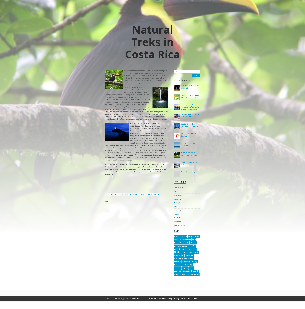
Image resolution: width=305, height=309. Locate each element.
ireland (181, 255)
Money (176, 206)
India (176, 255)
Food (176, 249)
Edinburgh (193, 243)
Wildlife (156, 194)
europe (177, 246)
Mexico (184, 258)
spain (191, 268)
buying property (177, 239)
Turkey (183, 274)
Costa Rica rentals (141, 158)
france (181, 249)
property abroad (182, 264)
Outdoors (141, 194)
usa (192, 274)
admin (143, 65)
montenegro (190, 258)
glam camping (188, 249)
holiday (196, 252)
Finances (176, 199)
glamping (195, 249)
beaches (184, 236)
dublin (187, 243)
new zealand (186, 261)
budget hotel (196, 236)
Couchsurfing (186, 239)
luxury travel (189, 255)
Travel (162, 65)
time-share (186, 271)
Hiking (124, 194)
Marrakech (177, 258)
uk (189, 274)
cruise (194, 239)
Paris (175, 265)
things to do (178, 271)
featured (186, 246)
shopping (185, 268)
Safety (189, 265)
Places (158, 65)
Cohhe (115, 299)
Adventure (151, 65)
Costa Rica (117, 194)
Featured (176, 195)
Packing (176, 210)
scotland (177, 268)
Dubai (182, 243)
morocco (177, 262)
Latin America (132, 194)
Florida (193, 246)
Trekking (149, 194)
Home (151, 299)
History (190, 252)
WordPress (135, 299)
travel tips (176, 274)
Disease (176, 243)
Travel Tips (177, 221)
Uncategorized (178, 225)
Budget (190, 236)
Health (176, 203)
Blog (175, 191)
